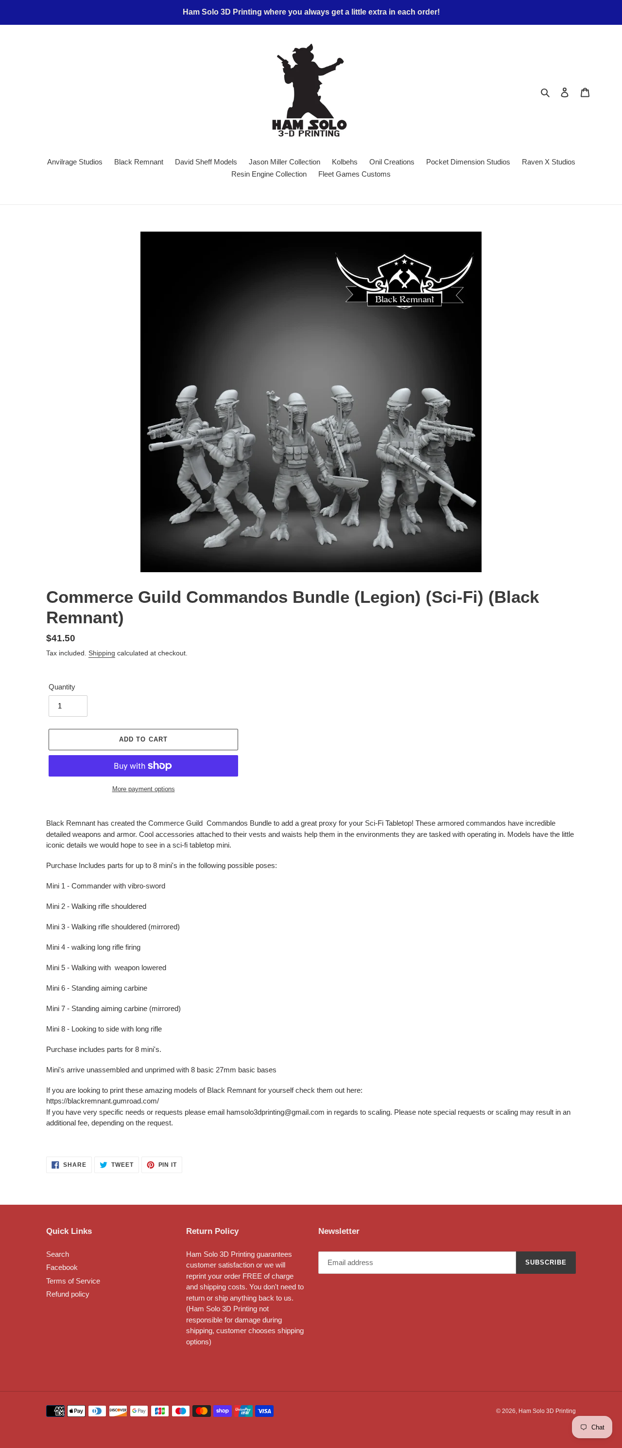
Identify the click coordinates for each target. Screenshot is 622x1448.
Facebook (62, 1267)
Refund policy (67, 1294)
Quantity (62, 687)
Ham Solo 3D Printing (547, 1411)
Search (57, 1254)
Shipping (101, 653)
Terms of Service (73, 1281)
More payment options (143, 789)
